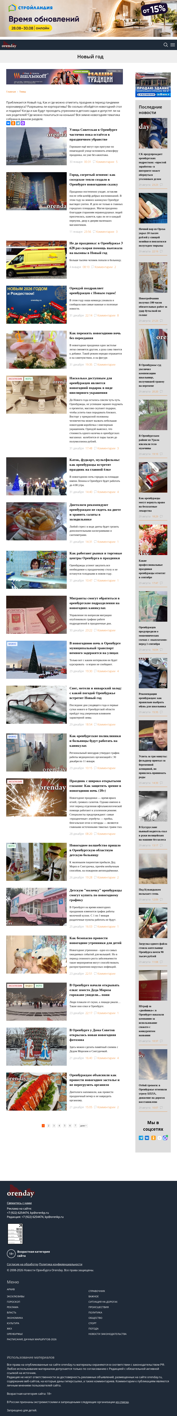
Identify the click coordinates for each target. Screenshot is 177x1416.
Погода (93, 1328)
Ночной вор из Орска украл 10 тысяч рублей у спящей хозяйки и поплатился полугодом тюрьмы (152, 237)
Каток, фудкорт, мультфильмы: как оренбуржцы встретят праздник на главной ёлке (94, 464)
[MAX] (23, 123)
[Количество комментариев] (164, 185)
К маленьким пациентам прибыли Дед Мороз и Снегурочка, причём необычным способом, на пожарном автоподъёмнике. (94, 866)
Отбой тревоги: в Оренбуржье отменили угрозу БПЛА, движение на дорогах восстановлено (153, 1093)
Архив (11, 1289)
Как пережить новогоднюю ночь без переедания (95, 335)
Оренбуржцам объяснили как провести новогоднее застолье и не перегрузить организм (94, 1079)
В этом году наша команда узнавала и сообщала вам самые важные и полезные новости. (93, 304)
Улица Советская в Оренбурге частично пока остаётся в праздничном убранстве (93, 134)
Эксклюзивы (15, 1296)
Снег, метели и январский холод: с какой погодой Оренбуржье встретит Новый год (95, 693)
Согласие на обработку (22, 1264)
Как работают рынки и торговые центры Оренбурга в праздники (95, 555)
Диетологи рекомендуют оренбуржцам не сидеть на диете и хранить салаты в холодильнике (95, 512)
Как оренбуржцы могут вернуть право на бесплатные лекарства (152, 504)
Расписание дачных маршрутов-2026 (32, 1339)
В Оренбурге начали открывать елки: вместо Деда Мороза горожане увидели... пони (94, 989)
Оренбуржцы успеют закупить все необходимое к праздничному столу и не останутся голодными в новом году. (93, 569)
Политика (95, 1312)
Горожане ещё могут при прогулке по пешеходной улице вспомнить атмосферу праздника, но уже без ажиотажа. (93, 151)
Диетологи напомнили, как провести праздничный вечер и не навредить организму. (91, 1096)
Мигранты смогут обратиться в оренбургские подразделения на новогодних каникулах (94, 603)
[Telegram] (18, 123)
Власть (11, 1312)
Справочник (96, 1291)
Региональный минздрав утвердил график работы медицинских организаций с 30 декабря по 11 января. (94, 757)
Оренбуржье (15, 1334)
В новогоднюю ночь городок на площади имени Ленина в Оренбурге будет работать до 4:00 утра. (94, 481)
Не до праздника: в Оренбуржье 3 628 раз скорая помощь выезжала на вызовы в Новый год (96, 247)
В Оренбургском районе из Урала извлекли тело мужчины (149, 442)
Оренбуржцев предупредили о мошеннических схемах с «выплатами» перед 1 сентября (153, 635)
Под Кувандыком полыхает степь (150, 891)
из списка (122, 1402)
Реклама (12, 1307)
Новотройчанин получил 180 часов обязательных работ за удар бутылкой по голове (153, 306)
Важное (93, 1296)
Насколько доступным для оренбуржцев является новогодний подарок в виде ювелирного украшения (91, 385)
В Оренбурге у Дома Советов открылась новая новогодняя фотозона (92, 1034)
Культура (13, 1323)
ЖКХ (9, 1328)
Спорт (92, 1323)
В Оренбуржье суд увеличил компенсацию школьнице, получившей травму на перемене (151, 375)
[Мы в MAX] (165, 1138)
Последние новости (150, 109)
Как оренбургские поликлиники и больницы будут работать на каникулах (95, 740)
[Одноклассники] (13, 123)
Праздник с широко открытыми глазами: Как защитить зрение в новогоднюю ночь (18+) (95, 785)
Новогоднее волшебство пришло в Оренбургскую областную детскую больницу (95, 850)
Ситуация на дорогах (102, 1301)
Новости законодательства (107, 1334)
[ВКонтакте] (8, 123)
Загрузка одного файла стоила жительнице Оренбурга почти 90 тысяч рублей (153, 950)
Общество (95, 1317)
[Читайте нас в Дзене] (159, 1138)
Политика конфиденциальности (60, 1264)
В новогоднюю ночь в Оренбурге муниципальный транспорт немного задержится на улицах (95, 648)
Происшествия (98, 1307)
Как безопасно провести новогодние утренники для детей (95, 940)
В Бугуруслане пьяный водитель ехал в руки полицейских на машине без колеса (153, 833)
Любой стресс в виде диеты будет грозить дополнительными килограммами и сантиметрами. (94, 531)
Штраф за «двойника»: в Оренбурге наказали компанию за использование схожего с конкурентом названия (151, 1020)
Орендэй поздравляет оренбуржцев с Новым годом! (92, 290)
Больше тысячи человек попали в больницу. (95, 260)
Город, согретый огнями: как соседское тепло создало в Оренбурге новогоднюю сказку (93, 179)
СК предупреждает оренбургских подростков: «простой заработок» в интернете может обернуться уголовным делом (152, 166)
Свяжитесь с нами (19, 1203)
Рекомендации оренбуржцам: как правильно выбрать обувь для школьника (152, 700)
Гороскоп (13, 1301)
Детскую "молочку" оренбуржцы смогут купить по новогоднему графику (95, 895)
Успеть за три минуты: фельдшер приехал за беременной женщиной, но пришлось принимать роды (153, 766)
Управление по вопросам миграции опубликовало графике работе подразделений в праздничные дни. (90, 619)
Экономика (15, 1317)
